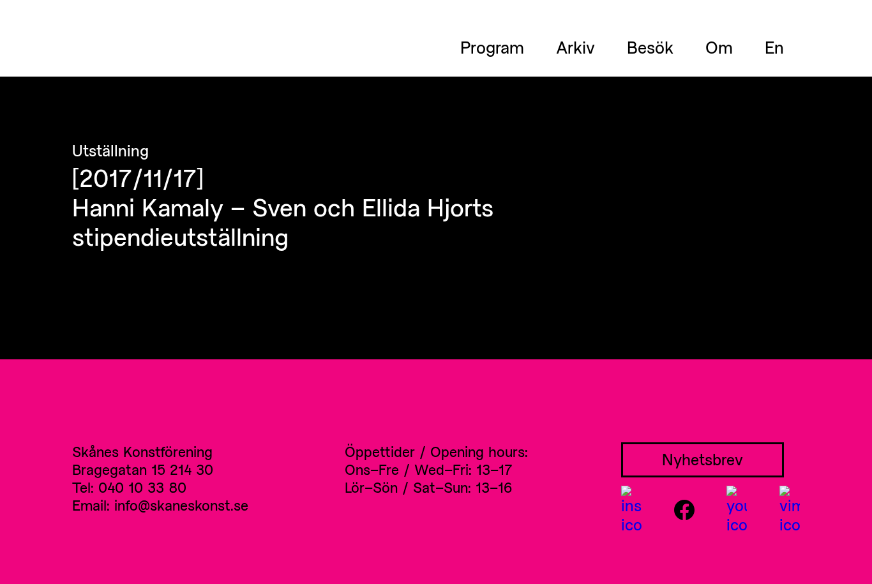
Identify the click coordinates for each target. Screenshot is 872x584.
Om (719, 47)
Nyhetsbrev (702, 459)
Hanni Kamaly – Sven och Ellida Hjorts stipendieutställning (282, 221)
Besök (650, 47)
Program (492, 47)
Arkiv (575, 47)
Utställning (110, 151)
